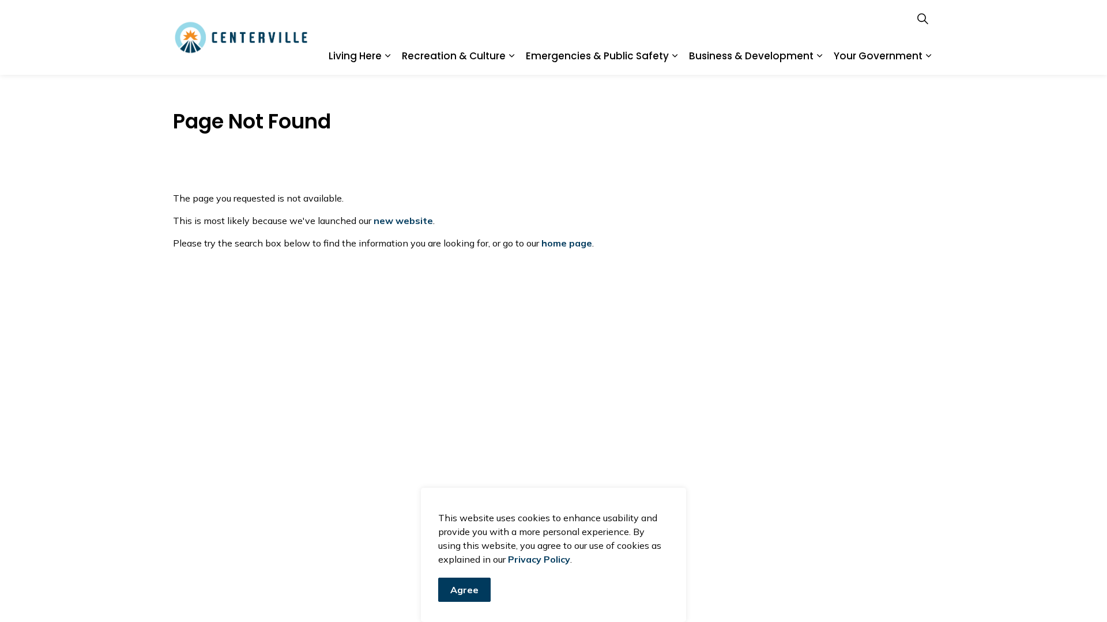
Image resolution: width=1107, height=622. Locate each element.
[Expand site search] (922, 18)
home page (566, 243)
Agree (464, 590)
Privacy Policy (539, 559)
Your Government (878, 56)
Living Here (355, 56)
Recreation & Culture (454, 56)
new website (403, 220)
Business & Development (751, 56)
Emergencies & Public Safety (597, 56)
